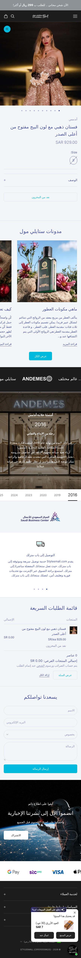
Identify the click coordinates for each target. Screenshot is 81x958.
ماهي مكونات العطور (59, 309)
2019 (57, 495)
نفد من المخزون (41, 197)
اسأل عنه (44, 935)
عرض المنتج (65, 935)
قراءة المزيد (70, 344)
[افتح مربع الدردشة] (72, 950)
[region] (40, 561)
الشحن (41, 665)
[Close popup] (75, 912)
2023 (28, 495)
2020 (43, 495)
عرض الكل (40, 356)
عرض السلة (65, 675)
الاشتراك (16, 835)
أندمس (73, 119)
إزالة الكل (44, 674)
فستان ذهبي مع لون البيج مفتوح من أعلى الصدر (44, 631)
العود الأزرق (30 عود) (47, 923)
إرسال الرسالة (41, 768)
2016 (72, 495)
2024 (14, 495)
